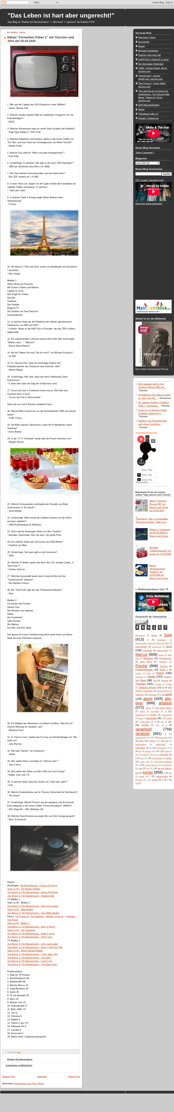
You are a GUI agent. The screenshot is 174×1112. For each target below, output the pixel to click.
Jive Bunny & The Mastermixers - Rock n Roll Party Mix (35, 947)
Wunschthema (163, 691)
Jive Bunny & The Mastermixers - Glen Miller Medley (33, 913)
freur (158, 725)
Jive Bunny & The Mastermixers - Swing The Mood (32, 892)
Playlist (141, 666)
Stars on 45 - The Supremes (21, 930)
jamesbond (162, 738)
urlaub (141, 776)
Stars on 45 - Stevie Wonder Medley (25, 950)
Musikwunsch (165, 658)
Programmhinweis (144, 669)
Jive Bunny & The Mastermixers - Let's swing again (32, 944)
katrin (141, 741)
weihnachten (162, 776)
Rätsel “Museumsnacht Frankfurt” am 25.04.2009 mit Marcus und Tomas (158, 572)
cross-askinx (144, 722)
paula (166, 751)
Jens (169, 646)
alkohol (148, 708)
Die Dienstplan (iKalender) (151, 64)
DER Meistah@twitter (148, 105)
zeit (136, 783)
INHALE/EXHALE (159, 486)
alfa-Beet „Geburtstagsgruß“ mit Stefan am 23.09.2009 (160, 550)
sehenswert (167, 765)
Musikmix (148, 658)
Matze (161, 655)
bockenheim (167, 715)
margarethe (161, 748)
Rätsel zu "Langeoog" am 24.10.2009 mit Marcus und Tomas (160, 532)
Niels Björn (146, 662)
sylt (147, 768)
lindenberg (140, 748)
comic (169, 718)
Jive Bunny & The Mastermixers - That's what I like (32, 954)
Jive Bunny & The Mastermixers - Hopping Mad (30, 896)
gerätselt (142, 733)
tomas (148, 772)
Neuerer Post (8, 1076)
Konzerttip (147, 650)
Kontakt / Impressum (148, 118)
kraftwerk (152, 741)
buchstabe (151, 718)
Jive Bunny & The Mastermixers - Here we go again (32, 906)
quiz (142, 758)
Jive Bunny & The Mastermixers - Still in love (29, 937)
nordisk (148, 751)
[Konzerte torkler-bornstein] (148, 203)
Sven (143, 680)
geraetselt (143, 729)
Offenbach (163, 662)
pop (153, 755)
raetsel (169, 758)
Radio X (164, 670)
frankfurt (145, 725)
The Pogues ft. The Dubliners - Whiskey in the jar (39, 916)
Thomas (164, 680)
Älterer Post (74, 1076)
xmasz (155, 780)
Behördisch (140, 635)
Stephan (168, 677)
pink (137, 755)
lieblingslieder (140, 744)
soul (140, 768)
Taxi (155, 680)
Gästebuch (161, 640)
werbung (139, 780)
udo (170, 773)
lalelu (167, 741)
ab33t (168, 694)
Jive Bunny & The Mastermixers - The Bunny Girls (32, 964)
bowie (140, 718)
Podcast (164, 666)
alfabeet (165, 703)
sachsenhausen (151, 765)
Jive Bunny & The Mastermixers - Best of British (31, 927)
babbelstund (140, 715)
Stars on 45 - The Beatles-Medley (23, 889)
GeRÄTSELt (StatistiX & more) (153, 59)
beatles (153, 715)
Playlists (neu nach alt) (149, 55)
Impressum (156, 647)
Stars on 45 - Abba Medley (20, 909)
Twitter (141, 109)
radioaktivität (157, 758)
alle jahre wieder (163, 708)
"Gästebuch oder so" (148, 114)
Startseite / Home (146, 37)
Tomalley (158, 684)
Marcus (141, 654)
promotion (164, 755)
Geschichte (143, 42)
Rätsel (160, 673)
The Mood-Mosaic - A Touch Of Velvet (38, 885)
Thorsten (140, 683)
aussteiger (155, 711)
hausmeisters (141, 738)
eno (162, 722)
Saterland (139, 677)
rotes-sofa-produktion (163, 762)
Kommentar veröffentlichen (19, 1065)
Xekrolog (139, 695)
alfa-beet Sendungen (148, 50)
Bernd (154, 635)
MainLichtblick (162, 651)
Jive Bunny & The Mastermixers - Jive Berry (29, 957)
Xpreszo (152, 695)
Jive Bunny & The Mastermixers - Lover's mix (29, 961)
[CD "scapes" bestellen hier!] (149, 180)
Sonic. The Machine (143, 486)
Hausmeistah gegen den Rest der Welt (152, 643)
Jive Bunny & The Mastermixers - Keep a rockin (31, 933)
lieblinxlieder (161, 744)
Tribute (169, 684)
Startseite (42, 1076)
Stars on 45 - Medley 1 (18, 923)
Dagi (168, 635)
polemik (146, 755)
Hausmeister (141, 647)
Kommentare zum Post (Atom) (29, 1083)
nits (139, 751)
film (170, 721)
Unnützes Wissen (147, 687)
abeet (147, 698)
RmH (148, 673)
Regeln (141, 46)
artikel (142, 711)
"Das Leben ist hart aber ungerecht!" (61, 15)
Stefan (151, 676)
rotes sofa (144, 762)
